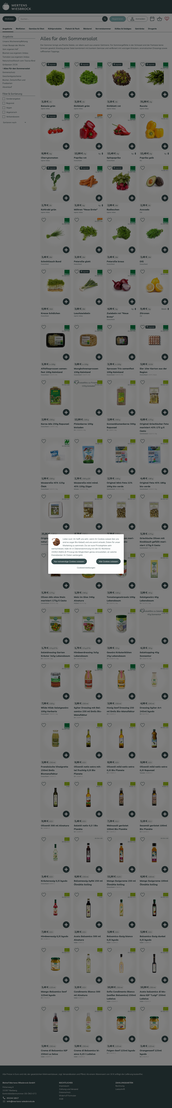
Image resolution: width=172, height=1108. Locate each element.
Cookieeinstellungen (86, 567)
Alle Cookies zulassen (108, 561)
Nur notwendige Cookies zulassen (69, 561)
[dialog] (86, 554)
